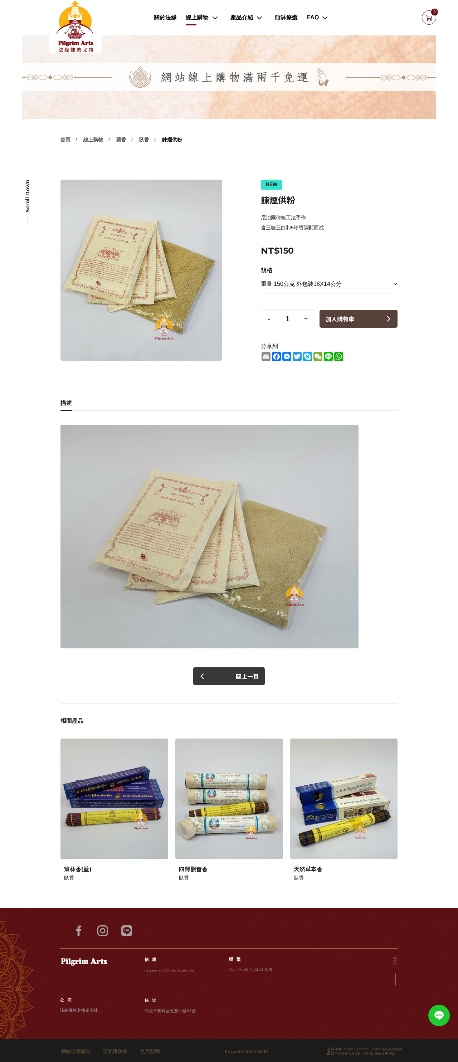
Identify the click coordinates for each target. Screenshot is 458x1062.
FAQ (313, 17)
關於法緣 (165, 17)
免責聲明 (150, 1051)
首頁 (65, 139)
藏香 (121, 139)
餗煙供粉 (172, 139)
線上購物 (197, 17)
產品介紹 (241, 17)
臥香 (144, 139)
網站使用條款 (76, 1051)
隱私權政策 (115, 1051)
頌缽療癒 (286, 17)
